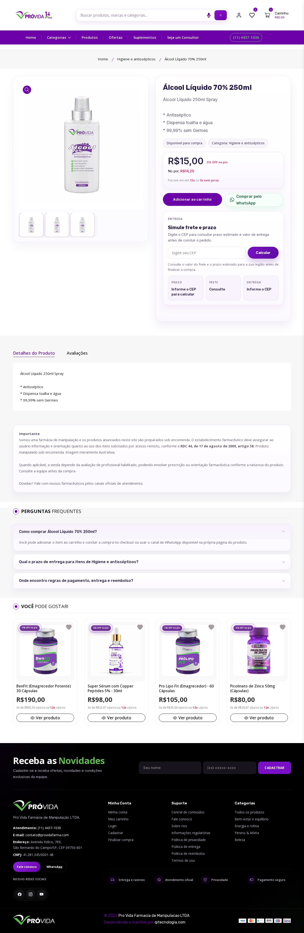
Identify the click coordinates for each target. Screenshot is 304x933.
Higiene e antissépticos (136, 59)
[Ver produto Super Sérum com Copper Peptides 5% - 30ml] (116, 650)
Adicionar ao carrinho (192, 199)
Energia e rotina (247, 826)
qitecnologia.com (170, 922)
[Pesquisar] (220, 15)
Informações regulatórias (190, 833)
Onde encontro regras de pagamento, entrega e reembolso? (76, 580)
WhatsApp (54, 867)
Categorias (57, 37)
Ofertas (116, 37)
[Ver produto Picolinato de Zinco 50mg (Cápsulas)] (258, 650)
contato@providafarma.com (47, 835)
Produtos (90, 37)
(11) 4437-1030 (246, 37)
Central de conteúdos (187, 812)
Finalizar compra (120, 839)
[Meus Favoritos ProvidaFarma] (252, 15)
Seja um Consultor (183, 37)
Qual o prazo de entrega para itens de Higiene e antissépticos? (78, 562)
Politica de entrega (185, 846)
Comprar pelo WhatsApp (249, 199)
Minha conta (117, 812)
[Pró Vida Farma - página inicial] (35, 805)
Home (31, 37)
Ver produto (48, 717)
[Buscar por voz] (208, 15)
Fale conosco (27, 867)
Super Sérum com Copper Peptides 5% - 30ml (110, 688)
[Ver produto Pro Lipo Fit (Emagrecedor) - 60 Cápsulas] (187, 650)
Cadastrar (274, 768)
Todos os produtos (249, 812)
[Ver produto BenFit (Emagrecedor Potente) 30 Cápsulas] (45, 650)
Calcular (263, 253)
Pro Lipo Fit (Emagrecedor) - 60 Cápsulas (186, 688)
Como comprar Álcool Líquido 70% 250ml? (58, 531)
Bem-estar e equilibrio (252, 819)
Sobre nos (179, 826)
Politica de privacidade (188, 839)
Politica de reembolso (188, 853)
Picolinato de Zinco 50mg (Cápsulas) (252, 688)
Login (112, 826)
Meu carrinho (118, 819)
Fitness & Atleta (247, 833)
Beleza (240, 839)
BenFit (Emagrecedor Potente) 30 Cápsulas (43, 688)
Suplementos (144, 37)
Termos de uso (183, 860)
